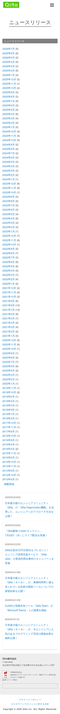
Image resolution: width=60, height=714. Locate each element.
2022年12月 (9, 235)
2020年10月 (9, 349)
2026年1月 (8, 75)
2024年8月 (8, 149)
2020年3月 (8, 375)
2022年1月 (8, 283)
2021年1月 (8, 336)
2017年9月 (8, 431)
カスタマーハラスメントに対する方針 (30, 703)
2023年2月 (8, 227)
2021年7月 (8, 310)
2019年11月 (9, 388)
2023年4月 (8, 218)
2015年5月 (8, 457)
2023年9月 (8, 196)
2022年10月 (9, 244)
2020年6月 (8, 366)
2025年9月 (8, 92)
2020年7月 (8, 362)
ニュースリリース (14, 41)
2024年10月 (9, 140)
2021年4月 (8, 322)
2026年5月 (8, 57)
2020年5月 (8, 370)
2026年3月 (8, 66)
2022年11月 (9, 240)
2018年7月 (8, 414)
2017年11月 (9, 427)
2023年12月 (9, 183)
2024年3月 (8, 170)
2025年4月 (8, 114)
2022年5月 (8, 266)
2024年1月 (8, 179)
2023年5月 (8, 214)
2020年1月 (8, 383)
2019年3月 (8, 405)
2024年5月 (8, 162)
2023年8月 (8, 201)
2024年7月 (8, 153)
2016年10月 (9, 436)
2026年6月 (8, 53)
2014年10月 (9, 462)
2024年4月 (8, 166)
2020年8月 (8, 357)
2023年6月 (8, 209)
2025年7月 (8, 101)
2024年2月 (8, 175)
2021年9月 (8, 301)
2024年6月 (8, 157)
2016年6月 (8, 444)
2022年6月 (8, 262)
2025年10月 (9, 88)
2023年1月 (8, 231)
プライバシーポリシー (30, 699)
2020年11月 (9, 344)
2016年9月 (8, 440)
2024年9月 (8, 144)
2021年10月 (9, 296)
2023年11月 (9, 188)
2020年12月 (9, 340)
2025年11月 (9, 83)
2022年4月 (8, 270)
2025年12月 (9, 79)
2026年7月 (8, 49)
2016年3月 (8, 449)
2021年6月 (8, 314)
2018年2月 (8, 418)
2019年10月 (9, 392)
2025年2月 (8, 123)
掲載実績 (9, 484)
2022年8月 (8, 253)
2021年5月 (8, 318)
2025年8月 (8, 96)
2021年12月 (9, 288)
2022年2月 (8, 279)
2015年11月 (9, 453)
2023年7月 (8, 205)
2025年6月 (8, 105)
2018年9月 (8, 409)
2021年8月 (8, 305)
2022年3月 (8, 275)
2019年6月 (8, 396)
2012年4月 (8, 479)
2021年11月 (9, 292)
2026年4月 (8, 62)
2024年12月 (9, 131)
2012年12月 (9, 475)
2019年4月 (8, 401)
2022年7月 (8, 257)
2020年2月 (8, 379)
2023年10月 (9, 192)
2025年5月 (8, 109)
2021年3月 (8, 327)
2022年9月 (8, 249)
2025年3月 (8, 118)
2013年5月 (8, 470)
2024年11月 (9, 136)
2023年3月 (8, 223)
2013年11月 (9, 466)
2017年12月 (9, 423)
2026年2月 (8, 70)
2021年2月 (8, 331)
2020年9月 (8, 353)
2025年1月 (8, 127)
